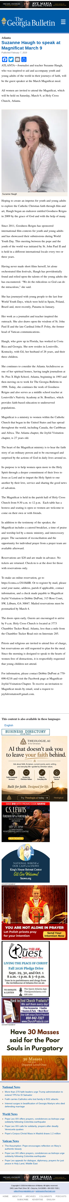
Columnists (45, 1196)
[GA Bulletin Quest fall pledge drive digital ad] (26, 996)
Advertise (37, 1199)
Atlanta (6, 38)
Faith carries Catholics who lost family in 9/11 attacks (31, 1099)
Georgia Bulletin (28, 22)
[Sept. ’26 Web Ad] (26, 881)
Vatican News (10, 1141)
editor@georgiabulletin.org (24, 1191)
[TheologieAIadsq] (34, 800)
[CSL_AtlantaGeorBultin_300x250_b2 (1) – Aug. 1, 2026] (26, 841)
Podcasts (61, 1196)
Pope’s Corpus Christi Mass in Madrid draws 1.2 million (33, 1133)
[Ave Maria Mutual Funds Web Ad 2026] (34, 7)
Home (6, 1196)
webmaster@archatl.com (45, 1191)
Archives (31, 1196)
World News (9, 1114)
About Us (17, 1196)
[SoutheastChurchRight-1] (25, 1022)
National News (11, 1087)
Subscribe (22, 1199)
